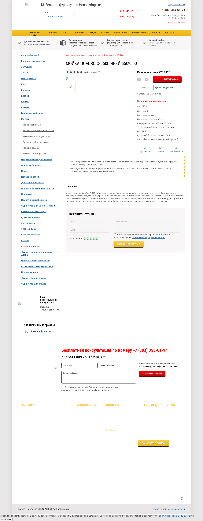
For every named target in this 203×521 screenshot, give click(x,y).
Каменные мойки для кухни (36, 136)
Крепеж (25, 95)
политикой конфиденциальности (148, 237)
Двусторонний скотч (32, 182)
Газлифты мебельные (33, 113)
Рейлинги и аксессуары (33, 211)
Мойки (25, 118)
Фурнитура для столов (33, 283)
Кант (24, 84)
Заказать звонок (176, 22)
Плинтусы (26, 194)
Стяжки (25, 240)
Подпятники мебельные (34, 199)
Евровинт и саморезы (33, 61)
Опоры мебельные (31, 165)
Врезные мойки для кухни (36, 142)
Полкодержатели (30, 176)
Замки (24, 72)
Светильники (28, 223)
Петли (24, 171)
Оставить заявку (152, 373)
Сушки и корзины (30, 246)
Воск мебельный (30, 55)
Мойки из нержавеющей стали (38, 130)
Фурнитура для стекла (33, 278)
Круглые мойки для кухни (35, 153)
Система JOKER (29, 228)
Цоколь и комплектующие (35, 260)
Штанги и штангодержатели (37, 266)
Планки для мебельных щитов (38, 188)
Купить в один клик (165, 87)
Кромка (25, 101)
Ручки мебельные (30, 217)
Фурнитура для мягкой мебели (38, 205)
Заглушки (26, 66)
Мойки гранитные (32, 124)
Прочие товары (29, 272)
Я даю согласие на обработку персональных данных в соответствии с (142, 236)
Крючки (25, 107)
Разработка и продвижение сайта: (166, 495)
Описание (71, 186)
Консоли (25, 90)
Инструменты (28, 78)
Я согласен (6, 519)
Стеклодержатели (31, 234)
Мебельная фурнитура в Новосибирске (83, 55)
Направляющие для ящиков (36, 159)
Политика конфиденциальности (168, 509)
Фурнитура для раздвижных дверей (36, 253)
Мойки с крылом (31, 147)
